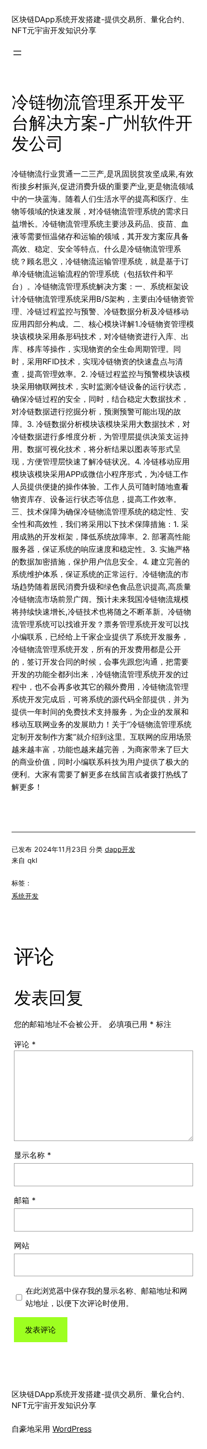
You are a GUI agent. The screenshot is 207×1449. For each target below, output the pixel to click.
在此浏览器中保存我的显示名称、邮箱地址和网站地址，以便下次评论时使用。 (106, 1297)
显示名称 (32, 1155)
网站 (21, 1245)
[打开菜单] (17, 53)
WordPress (71, 1429)
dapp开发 (120, 849)
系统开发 (25, 896)
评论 (25, 1044)
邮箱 (25, 1200)
